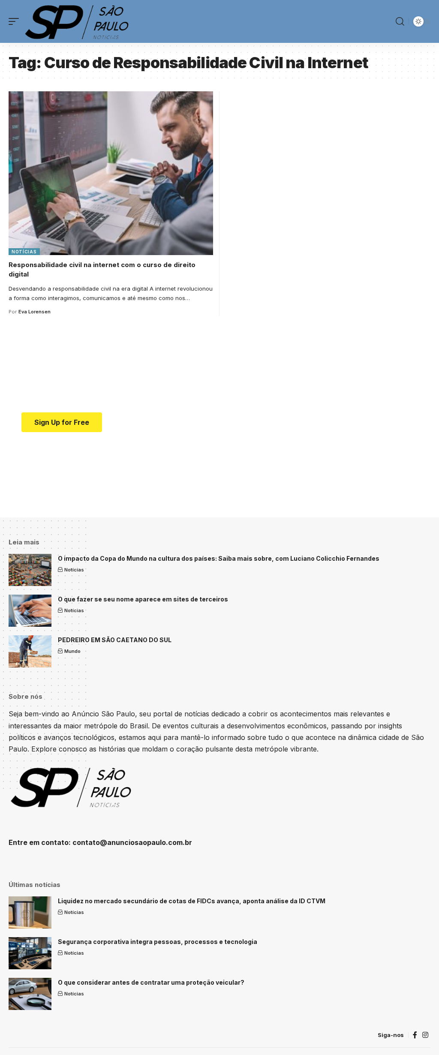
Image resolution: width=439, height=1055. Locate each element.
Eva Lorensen (34, 312)
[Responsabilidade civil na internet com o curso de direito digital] (111, 173)
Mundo (72, 651)
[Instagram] (425, 1035)
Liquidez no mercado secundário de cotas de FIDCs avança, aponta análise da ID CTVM (191, 901)
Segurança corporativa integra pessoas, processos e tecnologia (157, 941)
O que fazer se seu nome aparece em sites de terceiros (143, 599)
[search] (400, 21)
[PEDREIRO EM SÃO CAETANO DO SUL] (30, 651)
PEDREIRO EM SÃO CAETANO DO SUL (114, 639)
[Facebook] (415, 1035)
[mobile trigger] (16, 21)
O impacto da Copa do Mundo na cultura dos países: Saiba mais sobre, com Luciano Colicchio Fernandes (218, 558)
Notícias (24, 251)
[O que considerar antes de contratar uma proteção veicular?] (30, 994)
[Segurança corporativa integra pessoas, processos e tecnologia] (30, 953)
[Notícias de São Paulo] (78, 21)
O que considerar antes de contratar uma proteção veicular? (151, 982)
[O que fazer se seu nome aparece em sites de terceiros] (30, 611)
